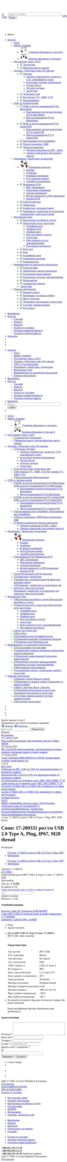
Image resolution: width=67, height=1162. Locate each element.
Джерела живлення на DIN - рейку (38, 525)
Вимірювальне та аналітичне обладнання (35, 264)
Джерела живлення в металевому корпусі (42, 528)
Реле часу (32, 630)
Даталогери (35, 437)
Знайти (12, 407)
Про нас (11, 316)
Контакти (12, 336)
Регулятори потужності (32, 627)
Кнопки (24, 542)
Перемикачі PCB (43, 556)
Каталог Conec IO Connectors (24, 911)
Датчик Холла (27, 460)
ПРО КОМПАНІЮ (11, 1089)
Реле (24, 633)
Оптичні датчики (29, 463)
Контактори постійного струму (24, 1103)
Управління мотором (50, 639)
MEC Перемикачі (29, 559)
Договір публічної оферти (27, 333)
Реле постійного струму (32, 619)
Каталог (11, 39)
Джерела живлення (47, 522)
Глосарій (18, 319)
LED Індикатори (43, 573)
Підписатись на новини (20, 1128)
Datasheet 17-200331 (19, 919)
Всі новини (7, 735)
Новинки (22, 726)
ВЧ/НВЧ (11, 1109)
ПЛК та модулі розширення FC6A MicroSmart (38, 486)
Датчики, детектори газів (20, 1114)
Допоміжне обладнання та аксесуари (33, 693)
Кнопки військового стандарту (38, 432)
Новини (18, 322)
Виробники (13, 313)
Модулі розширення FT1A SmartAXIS (40, 508)
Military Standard (22, 45)
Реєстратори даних (17, 1097)
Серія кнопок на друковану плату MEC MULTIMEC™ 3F (32, 783)
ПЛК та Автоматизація (26, 103)
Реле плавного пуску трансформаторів (40, 625)
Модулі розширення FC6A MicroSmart (40, 494)
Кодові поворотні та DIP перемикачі (39, 568)
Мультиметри (38, 667)
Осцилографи (38, 647)
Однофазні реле (28, 610)
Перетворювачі (41, 477)
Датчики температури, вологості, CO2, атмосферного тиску (40, 453)
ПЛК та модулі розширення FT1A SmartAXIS (38, 500)
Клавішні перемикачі (31, 548)
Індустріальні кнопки (31, 551)
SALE (17, 42)
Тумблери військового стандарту (39, 425)
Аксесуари (25, 466)
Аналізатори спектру (50, 670)
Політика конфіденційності (28, 330)
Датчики (30, 449)
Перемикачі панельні (33, 539)
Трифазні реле (27, 616)
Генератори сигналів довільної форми (34, 664)
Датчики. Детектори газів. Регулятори (34, 70)
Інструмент (35, 701)
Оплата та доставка (24, 327)
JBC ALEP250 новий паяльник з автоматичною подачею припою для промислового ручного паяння (31, 750)
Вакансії (18, 324)
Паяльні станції (41, 678)
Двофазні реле (27, 613)
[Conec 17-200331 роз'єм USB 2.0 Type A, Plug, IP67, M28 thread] (36, 855)
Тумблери (25, 545)
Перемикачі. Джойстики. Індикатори (33, 158)
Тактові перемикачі (30, 565)
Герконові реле (40, 642)
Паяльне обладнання (25, 289)
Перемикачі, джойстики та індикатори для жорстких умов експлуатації (36, 592)
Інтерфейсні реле (44, 636)
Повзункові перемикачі (32, 562)
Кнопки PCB (27, 571)
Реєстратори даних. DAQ (27, 61)
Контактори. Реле (23, 217)
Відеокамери (14, 1112)
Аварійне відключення (32, 554)
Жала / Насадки (41, 687)
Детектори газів (42, 469)
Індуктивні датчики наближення (37, 457)
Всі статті (6, 766)
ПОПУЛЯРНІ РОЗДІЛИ (14, 1086)
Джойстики (35, 576)
